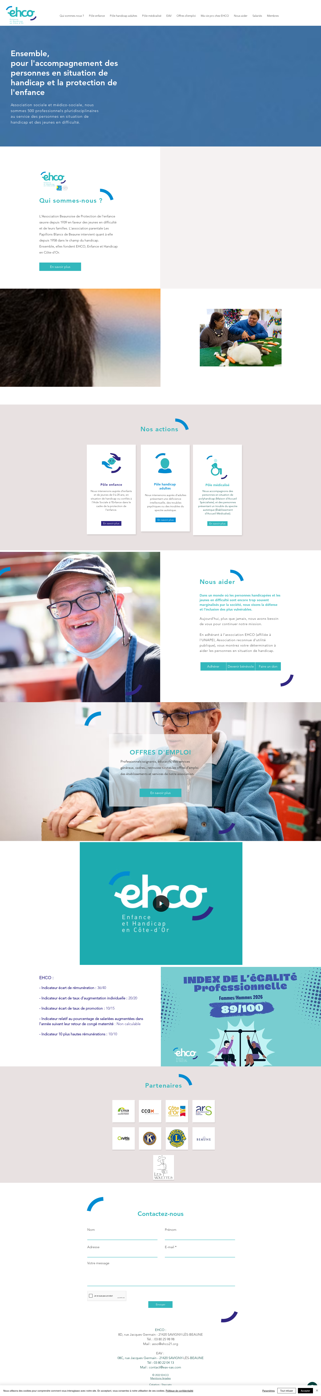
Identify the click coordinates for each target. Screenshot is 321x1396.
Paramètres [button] (268, 1390)
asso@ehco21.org (165, 1344)
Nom (91, 1229)
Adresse (93, 1247)
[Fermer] (317, 1390)
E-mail (169, 1247)
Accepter (305, 1390)
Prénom (170, 1229)
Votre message (98, 1263)
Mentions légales (160, 1378)
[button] (71, 16)
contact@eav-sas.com (165, 1367)
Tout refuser (286, 1390)
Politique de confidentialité (179, 1390)
